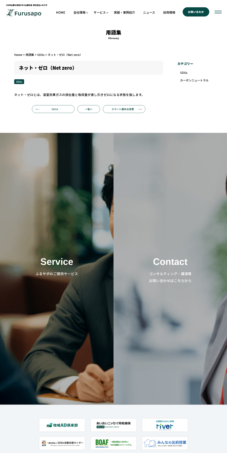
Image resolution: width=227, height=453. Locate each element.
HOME (60, 12)
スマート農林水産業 (123, 109)
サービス (100, 12)
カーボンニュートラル (194, 80)
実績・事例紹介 (124, 12)
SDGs (19, 81)
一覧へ (88, 109)
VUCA (55, 109)
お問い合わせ (196, 12)
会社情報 (79, 12)
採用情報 (169, 12)
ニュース (149, 12)
